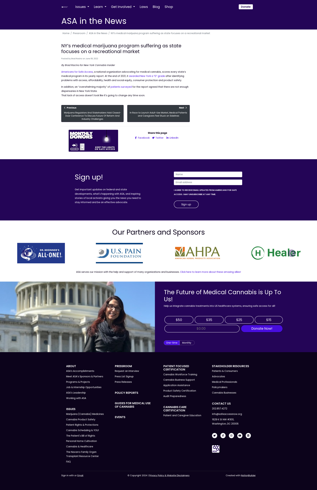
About (71, 366)
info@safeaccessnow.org (227, 414)
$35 (209, 320)
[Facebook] (223, 435)
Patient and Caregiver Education (182, 415)
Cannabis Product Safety (80, 419)
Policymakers (219, 387)
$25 (239, 320)
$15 (268, 320)
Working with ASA (76, 398)
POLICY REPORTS (126, 393)
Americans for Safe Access (77, 72)
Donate (246, 7)
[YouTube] (239, 435)
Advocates (218, 376)
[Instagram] (231, 435)
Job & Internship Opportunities (83, 387)
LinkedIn (173, 137)
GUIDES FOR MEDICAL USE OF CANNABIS (133, 405)
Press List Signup (124, 376)
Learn (99, 6)
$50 (179, 320)
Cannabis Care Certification (174, 408)
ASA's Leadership (76, 392)
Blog (156, 6)
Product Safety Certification (179, 390)
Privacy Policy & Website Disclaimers (169, 475)
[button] (25, 253)
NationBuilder (248, 475)
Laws (144, 6)
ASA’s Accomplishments (80, 371)
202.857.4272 (219, 408)
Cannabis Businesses (224, 392)
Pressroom (79, 33)
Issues (81, 6)
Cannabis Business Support (179, 380)
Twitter (159, 137)
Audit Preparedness (174, 396)
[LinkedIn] (248, 435)
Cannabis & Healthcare (79, 446)
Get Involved (121, 6)
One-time (171, 342)
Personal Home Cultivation (81, 441)
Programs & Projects (78, 382)
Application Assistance (176, 385)
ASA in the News (98, 33)
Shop (169, 6)
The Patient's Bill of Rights (80, 435)
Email (80, 475)
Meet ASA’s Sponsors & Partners (84, 376)
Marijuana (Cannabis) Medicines (85, 414)
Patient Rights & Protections (82, 425)
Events (120, 417)
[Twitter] (214, 435)
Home (66, 33)
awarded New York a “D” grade (147, 76)
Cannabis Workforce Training (180, 374)
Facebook (143, 137)
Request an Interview (127, 371)
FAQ (68, 461)
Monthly (186, 342)
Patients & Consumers (225, 371)
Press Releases (123, 382)
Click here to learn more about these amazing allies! (210, 272)
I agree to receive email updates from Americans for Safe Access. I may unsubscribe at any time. (205, 192)
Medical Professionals (224, 382)
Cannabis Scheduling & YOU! (82, 430)
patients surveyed (121, 87)
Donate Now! (261, 328)
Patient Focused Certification (176, 367)
